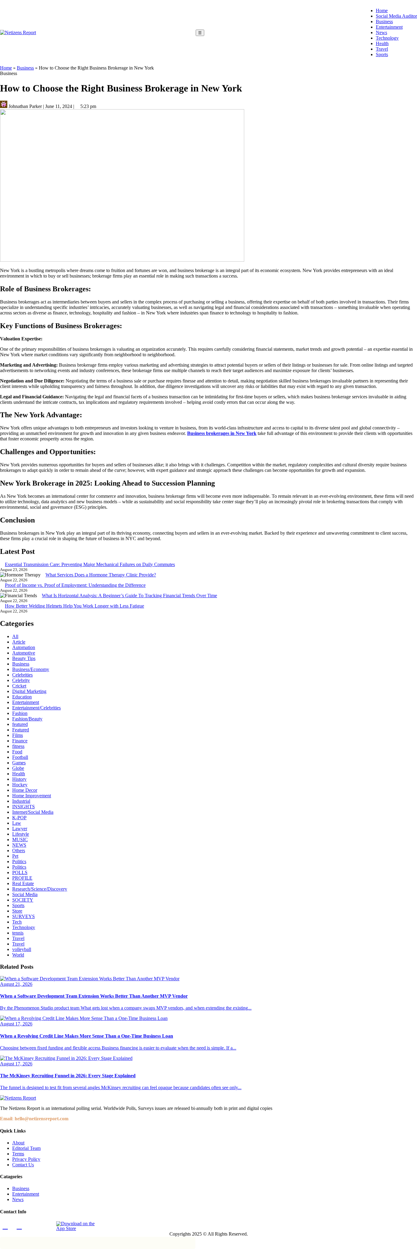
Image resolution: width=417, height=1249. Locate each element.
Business (384, 21)
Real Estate (23, 883)
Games (19, 762)
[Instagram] (19, 1226)
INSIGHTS (23, 806)
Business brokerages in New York (221, 433)
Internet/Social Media (32, 812)
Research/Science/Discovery (39, 889)
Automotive (23, 652)
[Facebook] (5, 1226)
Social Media (25, 894)
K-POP (19, 817)
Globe (18, 768)
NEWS (19, 845)
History (19, 779)
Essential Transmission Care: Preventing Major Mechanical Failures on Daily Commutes (90, 564)
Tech (17, 921)
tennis (18, 932)
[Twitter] (33, 1226)
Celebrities (22, 674)
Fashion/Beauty (27, 718)
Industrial (21, 801)
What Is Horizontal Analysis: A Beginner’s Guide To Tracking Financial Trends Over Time (129, 595)
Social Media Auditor (396, 16)
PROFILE (22, 878)
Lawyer (19, 828)
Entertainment (389, 27)
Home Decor (24, 790)
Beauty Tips (23, 658)
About (18, 1142)
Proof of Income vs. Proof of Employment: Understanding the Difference (75, 585)
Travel (382, 49)
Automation (23, 647)
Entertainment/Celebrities (36, 707)
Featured (20, 729)
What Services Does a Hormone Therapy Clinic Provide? (100, 574)
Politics (19, 861)
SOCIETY (22, 900)
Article (18, 641)
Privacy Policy (26, 1159)
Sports (382, 54)
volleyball (21, 949)
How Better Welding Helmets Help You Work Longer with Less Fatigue (74, 605)
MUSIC (20, 839)
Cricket (19, 685)
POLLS (19, 872)
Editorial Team (26, 1148)
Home (382, 10)
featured (20, 724)
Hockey (19, 784)
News (381, 32)
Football (20, 757)
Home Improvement (31, 795)
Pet (15, 856)
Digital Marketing (29, 691)
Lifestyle (20, 834)
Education (22, 696)
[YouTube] (47, 1226)
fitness (18, 746)
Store (17, 910)
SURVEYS (23, 916)
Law (16, 823)
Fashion (19, 713)
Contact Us (23, 1164)
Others (18, 850)
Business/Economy (30, 669)
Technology (387, 38)
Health (382, 43)
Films (17, 735)
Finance (19, 740)
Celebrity (21, 680)
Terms (18, 1153)
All (15, 636)
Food (17, 751)
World (18, 954)
